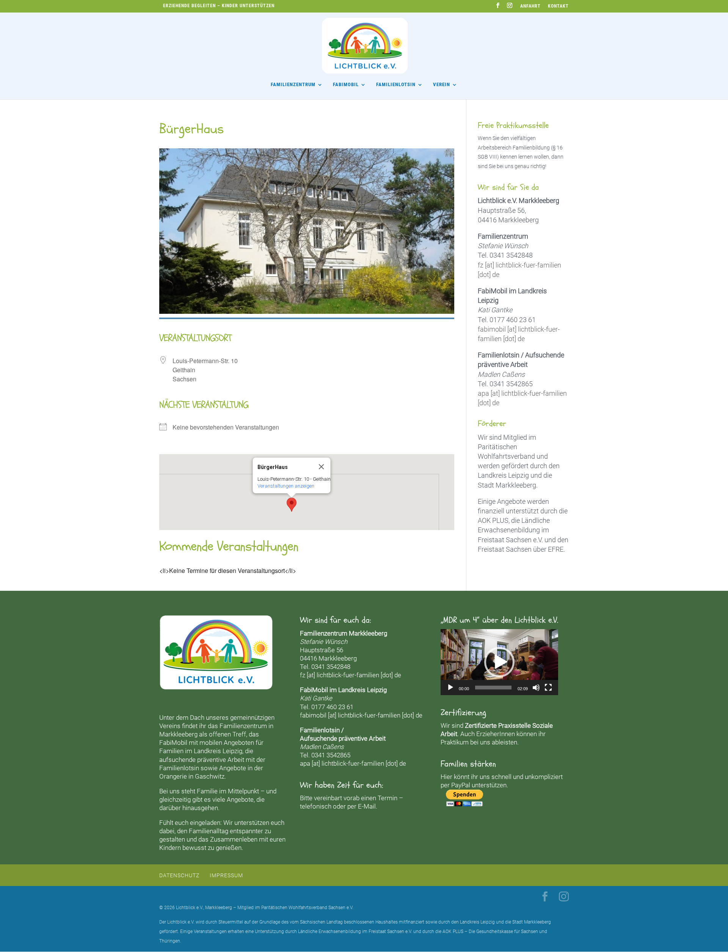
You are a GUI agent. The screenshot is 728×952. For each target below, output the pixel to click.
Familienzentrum (293, 84)
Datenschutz (179, 875)
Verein (441, 84)
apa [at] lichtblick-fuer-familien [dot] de (353, 763)
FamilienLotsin (396, 84)
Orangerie (173, 776)
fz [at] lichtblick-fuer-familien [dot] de (350, 675)
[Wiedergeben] (450, 687)
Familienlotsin (179, 768)
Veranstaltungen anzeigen (285, 486)
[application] (499, 662)
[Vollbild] (548, 687)
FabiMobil (346, 84)
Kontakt (558, 6)
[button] (292, 504)
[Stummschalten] (536, 687)
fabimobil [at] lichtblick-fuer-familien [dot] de (361, 715)
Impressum (226, 875)
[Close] (321, 467)
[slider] (493, 687)
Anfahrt (530, 6)
